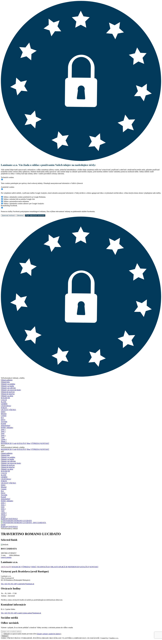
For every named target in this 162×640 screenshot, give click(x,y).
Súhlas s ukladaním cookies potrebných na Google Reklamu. (25, 197)
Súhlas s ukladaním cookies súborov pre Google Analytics (24, 203)
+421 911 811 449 (9, 584)
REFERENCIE (73, 567)
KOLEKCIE (5, 398)
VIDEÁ (33, 567)
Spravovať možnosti (8, 215)
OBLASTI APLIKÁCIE (59, 567)
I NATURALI (13, 519)
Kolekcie (4, 519)
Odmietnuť (20, 215)
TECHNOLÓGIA (43, 567)
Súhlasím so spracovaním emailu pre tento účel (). (32, 634)
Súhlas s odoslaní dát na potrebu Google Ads (19, 199)
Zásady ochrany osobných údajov (49, 634)
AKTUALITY (6, 567)
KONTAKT (94, 567)
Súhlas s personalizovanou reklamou (16, 201)
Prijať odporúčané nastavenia (35, 215)
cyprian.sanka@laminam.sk (29, 613)
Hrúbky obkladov (7, 427)
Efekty (3, 412)
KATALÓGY (84, 567)
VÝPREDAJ (25, 567)
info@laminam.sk (25, 584)
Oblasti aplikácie (6, 380)
